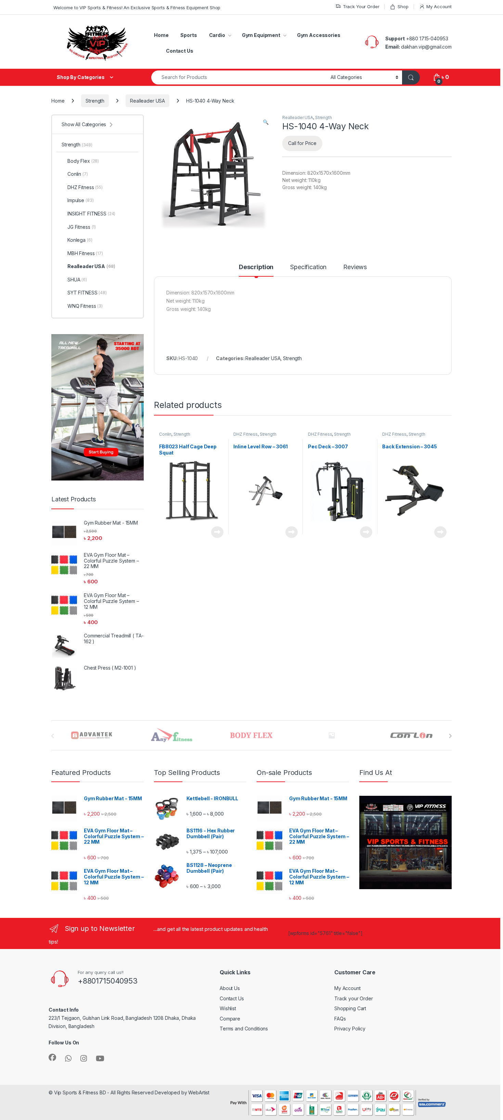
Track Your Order (361, 6)
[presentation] (450, 736)
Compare (230, 1019)
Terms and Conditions (244, 1028)
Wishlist (228, 1008)
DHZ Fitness (245, 434)
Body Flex (83, 161)
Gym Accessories (318, 35)
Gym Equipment (261, 35)
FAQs (340, 1019)
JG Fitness (81, 227)
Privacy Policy (349, 1028)
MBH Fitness (85, 253)
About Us (230, 988)
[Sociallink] (52, 1057)
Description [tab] (256, 267)
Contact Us (179, 51)
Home (161, 35)
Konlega (79, 240)
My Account (439, 6)
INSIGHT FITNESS (91, 213)
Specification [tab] (308, 267)
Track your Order (353, 998)
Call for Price (302, 143)
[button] (266, 122)
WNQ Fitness (85, 306)
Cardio (217, 35)
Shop (403, 6)
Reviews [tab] (355, 267)
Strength (95, 101)
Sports (188, 35)
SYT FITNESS (87, 292)
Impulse (80, 200)
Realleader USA (147, 101)
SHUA (77, 279)
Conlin (165, 434)
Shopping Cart (350, 1008)
